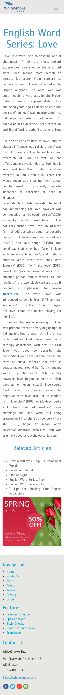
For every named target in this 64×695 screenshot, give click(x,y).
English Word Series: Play (27, 480)
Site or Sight (18, 475)
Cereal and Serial (21, 470)
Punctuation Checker (21, 628)
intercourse (11, 294)
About (10, 585)
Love (6, 56)
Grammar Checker (18, 614)
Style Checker (16, 624)
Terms (10, 590)
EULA (10, 599)
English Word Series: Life (26, 484)
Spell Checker (15, 619)
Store (10, 581)
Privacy (11, 595)
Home (10, 572)
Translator (13, 633)
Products (12, 576)
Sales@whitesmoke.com (19, 677)
